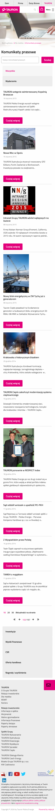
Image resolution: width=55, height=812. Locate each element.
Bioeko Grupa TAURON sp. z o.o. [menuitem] (15, 761)
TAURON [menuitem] (5, 687)
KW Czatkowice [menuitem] (8, 764)
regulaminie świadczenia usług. (26, 803)
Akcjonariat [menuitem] (6, 714)
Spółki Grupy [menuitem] (7, 731)
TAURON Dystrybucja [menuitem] (10, 737)
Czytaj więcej (13, 120)
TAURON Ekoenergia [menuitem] (10, 740)
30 (13, 612)
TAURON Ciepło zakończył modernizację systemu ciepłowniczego (27, 393)
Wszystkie (10, 71)
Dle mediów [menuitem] (6, 696)
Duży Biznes (34, 3)
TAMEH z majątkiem (13, 574)
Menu (48, 9)
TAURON (48, 3)
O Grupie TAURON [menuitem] (9, 690)
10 (4, 612)
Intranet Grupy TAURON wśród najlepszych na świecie (26, 219)
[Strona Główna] (10, 9)
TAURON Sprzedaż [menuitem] (9, 747)
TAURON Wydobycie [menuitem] (10, 744)
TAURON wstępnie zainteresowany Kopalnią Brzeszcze (25, 93)
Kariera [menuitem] (4, 702)
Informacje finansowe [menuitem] (10, 720)
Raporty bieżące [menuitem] (8, 723)
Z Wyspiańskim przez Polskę (17, 540)
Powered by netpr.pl (46, 809)
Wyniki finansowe (14, 642)
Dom (7, 3)
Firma (20, 3)
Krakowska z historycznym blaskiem (21, 357)
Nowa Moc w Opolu (13, 153)
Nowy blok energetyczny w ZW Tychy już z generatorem (24, 297)
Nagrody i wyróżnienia (16, 672)
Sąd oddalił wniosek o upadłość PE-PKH (23, 505)
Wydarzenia (11, 81)
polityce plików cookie (31, 800)
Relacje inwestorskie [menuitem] (10, 693)
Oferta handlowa (13, 662)
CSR (7, 652)
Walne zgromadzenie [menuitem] (10, 717)
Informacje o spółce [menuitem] (9, 711)
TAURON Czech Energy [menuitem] (11, 758)
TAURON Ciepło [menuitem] (8, 750)
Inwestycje (11, 631)
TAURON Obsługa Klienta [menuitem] (12, 755)
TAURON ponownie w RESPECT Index (21, 470)
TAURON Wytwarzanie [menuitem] (11, 734)
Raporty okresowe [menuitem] (9, 726)
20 (8, 612)
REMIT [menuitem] (4, 699)
